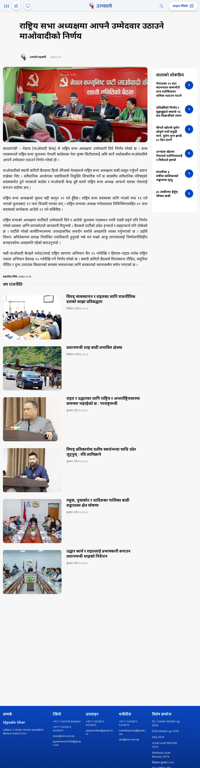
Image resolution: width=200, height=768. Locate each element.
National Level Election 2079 (161, 755)
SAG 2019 (158, 737)
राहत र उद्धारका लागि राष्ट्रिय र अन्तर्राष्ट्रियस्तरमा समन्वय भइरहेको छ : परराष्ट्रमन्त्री (103, 401)
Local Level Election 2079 (164, 745)
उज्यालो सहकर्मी (38, 57)
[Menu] (7, 6)
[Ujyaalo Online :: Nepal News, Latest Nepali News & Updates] (100, 5)
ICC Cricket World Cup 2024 (166, 723)
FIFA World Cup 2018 (165, 731)
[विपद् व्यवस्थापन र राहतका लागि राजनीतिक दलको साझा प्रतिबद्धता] (32, 317)
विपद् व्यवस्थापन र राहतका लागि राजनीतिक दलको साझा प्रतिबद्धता (100, 299)
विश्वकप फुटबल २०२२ (163, 763)
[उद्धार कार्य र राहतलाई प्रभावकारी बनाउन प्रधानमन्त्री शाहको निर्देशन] (32, 572)
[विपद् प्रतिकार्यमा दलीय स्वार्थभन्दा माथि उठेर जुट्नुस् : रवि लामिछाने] (32, 470)
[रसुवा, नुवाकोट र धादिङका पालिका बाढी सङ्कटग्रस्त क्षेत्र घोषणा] (32, 521)
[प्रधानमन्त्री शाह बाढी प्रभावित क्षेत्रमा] (32, 368)
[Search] (161, 6)
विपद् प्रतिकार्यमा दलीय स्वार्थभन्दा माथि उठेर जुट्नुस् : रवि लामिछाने (101, 452)
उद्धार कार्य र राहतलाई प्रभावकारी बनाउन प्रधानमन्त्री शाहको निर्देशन (98, 554)
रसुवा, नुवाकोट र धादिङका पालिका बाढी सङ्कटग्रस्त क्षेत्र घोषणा (97, 503)
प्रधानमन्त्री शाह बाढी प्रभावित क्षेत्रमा (94, 347)
